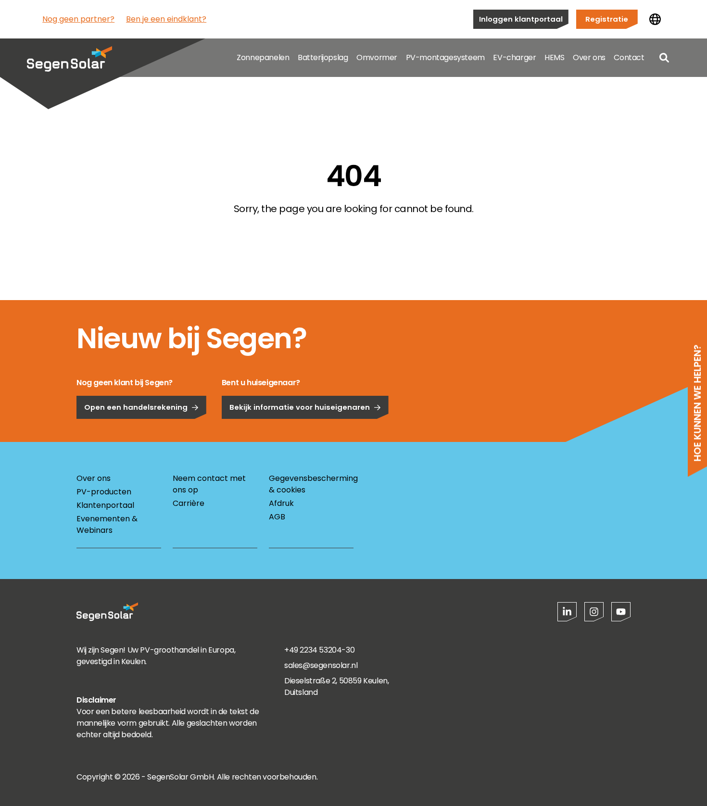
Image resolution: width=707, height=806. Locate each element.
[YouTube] (621, 611)
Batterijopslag (323, 57)
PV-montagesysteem (445, 57)
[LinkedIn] (567, 611)
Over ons (589, 57)
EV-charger (514, 57)
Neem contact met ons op (209, 484)
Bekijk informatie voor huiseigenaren (299, 407)
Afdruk (281, 503)
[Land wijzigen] (655, 19)
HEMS (554, 57)
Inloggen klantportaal (521, 19)
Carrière (188, 503)
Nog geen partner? (78, 19)
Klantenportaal (105, 505)
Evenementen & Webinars (107, 524)
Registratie (606, 19)
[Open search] (664, 57)
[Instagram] (594, 611)
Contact (629, 57)
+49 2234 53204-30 (319, 649)
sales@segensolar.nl (320, 665)
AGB (277, 516)
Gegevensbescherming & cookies (311, 484)
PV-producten (103, 491)
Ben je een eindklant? (166, 19)
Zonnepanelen (263, 57)
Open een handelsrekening (136, 407)
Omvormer (376, 57)
